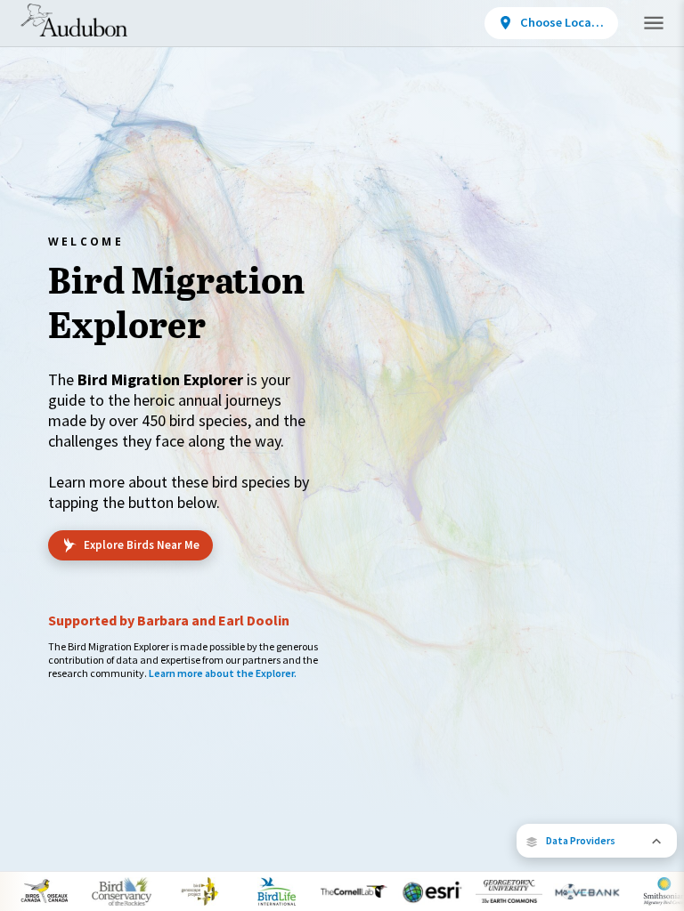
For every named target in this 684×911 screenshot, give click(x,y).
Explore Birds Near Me (142, 544)
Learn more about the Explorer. (223, 673)
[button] (596, 841)
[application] (342, 455)
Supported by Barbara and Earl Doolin (168, 620)
